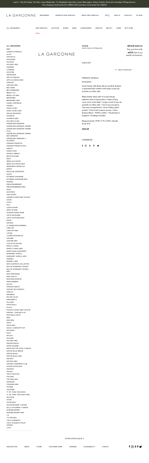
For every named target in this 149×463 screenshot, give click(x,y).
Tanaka (10, 371)
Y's (8, 415)
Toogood (10, 382)
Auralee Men (12, 85)
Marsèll (10, 259)
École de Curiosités (15, 171)
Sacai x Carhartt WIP (16, 328)
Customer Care (55, 447)
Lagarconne (21, 15)
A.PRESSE (10, 70)
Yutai (9, 428)
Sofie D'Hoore (13, 346)
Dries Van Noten (14, 161)
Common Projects (14, 143)
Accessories (86, 28)
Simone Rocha (13, 343)
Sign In (117, 15)
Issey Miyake (12, 210)
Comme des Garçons (15, 123)
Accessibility (89, 447)
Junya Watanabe (13, 215)
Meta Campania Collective (18, 264)
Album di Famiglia (14, 52)
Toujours (11, 389)
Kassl (9, 220)
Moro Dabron (12, 282)
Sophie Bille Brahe (15, 351)
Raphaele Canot (14, 315)
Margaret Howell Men (16, 256)
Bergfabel (11, 98)
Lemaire (10, 238)
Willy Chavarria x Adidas (17, 407)
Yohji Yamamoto (14, 420)
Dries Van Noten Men (16, 164)
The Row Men (12, 379)
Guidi (9, 189)
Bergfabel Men (13, 100)
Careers (73, 447)
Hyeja (9, 202)
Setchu (10, 336)
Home (118, 28)
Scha (9, 333)
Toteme (10, 387)
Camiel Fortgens (14, 103)
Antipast (10, 62)
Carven (10, 106)
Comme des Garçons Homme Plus (19, 130)
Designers (44, 15)
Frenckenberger (14, 184)
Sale (38, 33)
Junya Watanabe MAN (15, 218)
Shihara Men (12, 341)
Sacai (9, 323)
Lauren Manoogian (15, 236)
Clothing (55, 28)
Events (105, 447)
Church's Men (12, 118)
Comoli (10, 148)
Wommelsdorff (13, 410)
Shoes (66, 28)
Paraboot (11, 294)
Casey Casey (12, 108)
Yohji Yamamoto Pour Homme (16, 424)
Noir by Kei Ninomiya (15, 289)
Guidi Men (11, 192)
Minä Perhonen (13, 274)
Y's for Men (12, 418)
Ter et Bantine (13, 374)
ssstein (10, 359)
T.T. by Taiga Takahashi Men (18, 395)
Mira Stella (12, 276)
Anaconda (11, 59)
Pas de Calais (12, 297)
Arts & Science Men (15, 80)
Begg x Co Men (13, 95)
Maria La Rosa (13, 246)
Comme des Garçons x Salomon (16, 140)
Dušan (9, 169)
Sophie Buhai (12, 354)
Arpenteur (11, 75)
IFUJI (8, 205)
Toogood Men (12, 384)
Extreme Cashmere (15, 177)
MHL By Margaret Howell (18, 266)
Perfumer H (12, 300)
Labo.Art (10, 228)
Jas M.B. (85, 46)
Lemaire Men (12, 241)
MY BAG (139, 15)
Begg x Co (11, 93)
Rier (8, 318)
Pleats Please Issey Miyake (18, 310)
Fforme (10, 182)
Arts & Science (13, 77)
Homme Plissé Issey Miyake (18, 197)
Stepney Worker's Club (17, 364)
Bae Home (11, 88)
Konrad (10, 223)
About (27, 447)
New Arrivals (41, 28)
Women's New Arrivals (65, 15)
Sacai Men (11, 325)
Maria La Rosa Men (15, 248)
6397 (8, 49)
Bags (74, 28)
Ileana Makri (12, 207)
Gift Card (129, 28)
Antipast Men (12, 64)
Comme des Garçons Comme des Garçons (19, 135)
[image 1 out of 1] (57, 54)
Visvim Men (11, 402)
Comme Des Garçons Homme (19, 126)
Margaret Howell (14, 254)
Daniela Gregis (13, 153)
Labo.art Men (12, 231)
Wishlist (128, 15)
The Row (10, 377)
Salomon (10, 330)
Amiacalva (11, 57)
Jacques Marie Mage (15, 213)
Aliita (9, 54)
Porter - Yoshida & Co (16, 312)
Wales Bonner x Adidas (17, 405)
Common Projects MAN (16, 146)
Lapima (9, 233)
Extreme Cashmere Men (17, 179)
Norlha (10, 292)
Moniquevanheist (14, 279)
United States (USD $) (74, 439)
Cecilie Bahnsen (14, 113)
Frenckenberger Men (16, 187)
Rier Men (10, 320)
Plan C (9, 307)
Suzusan (10, 369)
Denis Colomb (12, 156)
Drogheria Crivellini (16, 166)
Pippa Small (12, 305)
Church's (11, 116)
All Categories (13, 28)
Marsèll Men (12, 261)
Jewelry (98, 28)
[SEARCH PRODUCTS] (110, 15)
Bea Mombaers (13, 90)
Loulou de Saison (14, 243)
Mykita (9, 284)
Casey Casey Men (14, 111)
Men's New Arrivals (90, 15)
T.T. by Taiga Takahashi (16, 392)
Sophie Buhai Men (14, 356)
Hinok (9, 200)
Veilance (10, 397)
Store (39, 447)
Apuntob (10, 72)
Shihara (10, 338)
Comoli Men (12, 151)
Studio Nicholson (14, 366)
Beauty (109, 28)
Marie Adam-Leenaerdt (16, 251)
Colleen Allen (13, 121)
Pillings (10, 302)
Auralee (10, 82)
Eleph (9, 174)
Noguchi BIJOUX (13, 287)
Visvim (9, 400)
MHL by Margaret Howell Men (18, 270)
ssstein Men (12, 361)
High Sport (11, 195)
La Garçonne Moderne (16, 225)
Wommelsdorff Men (15, 413)
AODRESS (10, 67)
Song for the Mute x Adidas (19, 348)
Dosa (9, 159)
